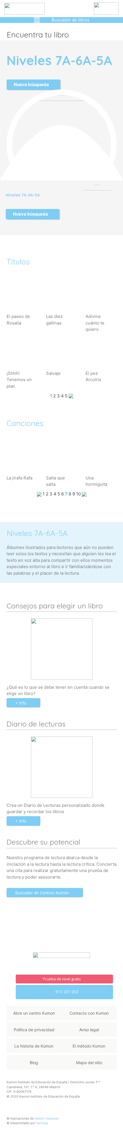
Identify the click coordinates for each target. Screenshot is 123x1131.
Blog (34, 1062)
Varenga (42, 1123)
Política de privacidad (34, 1029)
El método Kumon (89, 1046)
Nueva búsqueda (32, 84)
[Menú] (37, 20)
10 (79, 494)
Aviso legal (89, 1029)
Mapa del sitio (89, 1062)
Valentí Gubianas (47, 1118)
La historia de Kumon (33, 1046)
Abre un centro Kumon (34, 1013)
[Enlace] (24, 9)
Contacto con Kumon (89, 1013)
